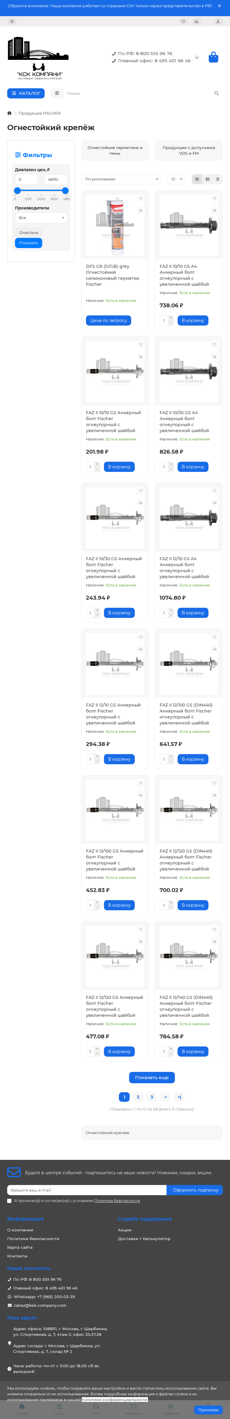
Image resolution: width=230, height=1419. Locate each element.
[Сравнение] (196, 21)
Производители (32, 208)
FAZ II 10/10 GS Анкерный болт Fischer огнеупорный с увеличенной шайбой (113, 421)
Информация (25, 1219)
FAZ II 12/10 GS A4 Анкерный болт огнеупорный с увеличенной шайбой (184, 567)
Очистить (28, 232)
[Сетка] (197, 179)
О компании (20, 1229)
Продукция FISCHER (40, 113)
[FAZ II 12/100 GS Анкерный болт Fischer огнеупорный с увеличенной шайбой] (115, 810)
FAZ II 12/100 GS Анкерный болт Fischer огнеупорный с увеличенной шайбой (114, 860)
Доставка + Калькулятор (144, 1238)
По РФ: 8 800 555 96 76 (145, 53)
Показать (28, 242)
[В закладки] (141, 198)
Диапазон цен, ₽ (32, 169)
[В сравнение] (141, 210)
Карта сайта (20, 1247)
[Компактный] (218, 179)
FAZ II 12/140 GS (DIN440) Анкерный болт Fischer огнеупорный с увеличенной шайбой (186, 1006)
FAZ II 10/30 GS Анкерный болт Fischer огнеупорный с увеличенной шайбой (114, 567)
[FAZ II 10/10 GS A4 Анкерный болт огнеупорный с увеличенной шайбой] (189, 225)
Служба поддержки (145, 1219)
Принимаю (208, 1410)
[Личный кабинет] (218, 21)
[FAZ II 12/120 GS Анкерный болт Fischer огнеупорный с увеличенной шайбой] (115, 956)
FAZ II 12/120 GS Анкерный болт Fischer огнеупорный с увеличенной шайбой (114, 1006)
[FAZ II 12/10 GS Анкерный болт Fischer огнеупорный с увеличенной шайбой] (115, 664)
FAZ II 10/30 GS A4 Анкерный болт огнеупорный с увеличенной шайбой (184, 421)
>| (179, 1097)
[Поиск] (217, 93)
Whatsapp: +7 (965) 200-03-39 (44, 1296)
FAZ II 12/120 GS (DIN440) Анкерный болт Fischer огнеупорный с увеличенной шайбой (186, 860)
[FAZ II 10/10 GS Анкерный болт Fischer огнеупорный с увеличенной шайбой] (115, 371)
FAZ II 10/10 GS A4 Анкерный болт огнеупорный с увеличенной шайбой (184, 275)
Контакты (17, 1256)
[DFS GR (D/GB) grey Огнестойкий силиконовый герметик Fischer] (115, 225)
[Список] (207, 179)
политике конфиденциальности (114, 1399)
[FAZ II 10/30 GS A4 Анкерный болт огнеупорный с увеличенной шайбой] (189, 371)
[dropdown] (12, 21)
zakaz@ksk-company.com (40, 1305)
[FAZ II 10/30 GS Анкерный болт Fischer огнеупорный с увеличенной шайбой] (115, 518)
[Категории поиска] (57, 93)
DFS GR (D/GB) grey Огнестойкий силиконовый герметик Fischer (112, 275)
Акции (124, 1229)
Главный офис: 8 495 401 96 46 (154, 60)
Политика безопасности (33, 1238)
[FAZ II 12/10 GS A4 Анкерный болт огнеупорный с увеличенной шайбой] (189, 518)
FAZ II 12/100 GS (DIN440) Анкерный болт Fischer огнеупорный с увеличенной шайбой (186, 714)
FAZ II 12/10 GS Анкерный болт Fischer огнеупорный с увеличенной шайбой (113, 714)
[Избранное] (183, 21)
